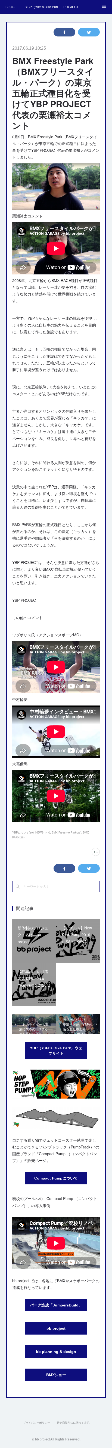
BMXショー (56, 1375)
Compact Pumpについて (56, 1178)
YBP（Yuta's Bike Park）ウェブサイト (56, 1051)
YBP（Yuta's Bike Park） (41, 6)
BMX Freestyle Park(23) (66, 832)
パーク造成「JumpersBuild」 (56, 1305)
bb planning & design (56, 1351)
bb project (56, 1328)
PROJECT (71, 6)
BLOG (9, 6)
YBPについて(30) (23, 832)
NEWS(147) (42, 832)
